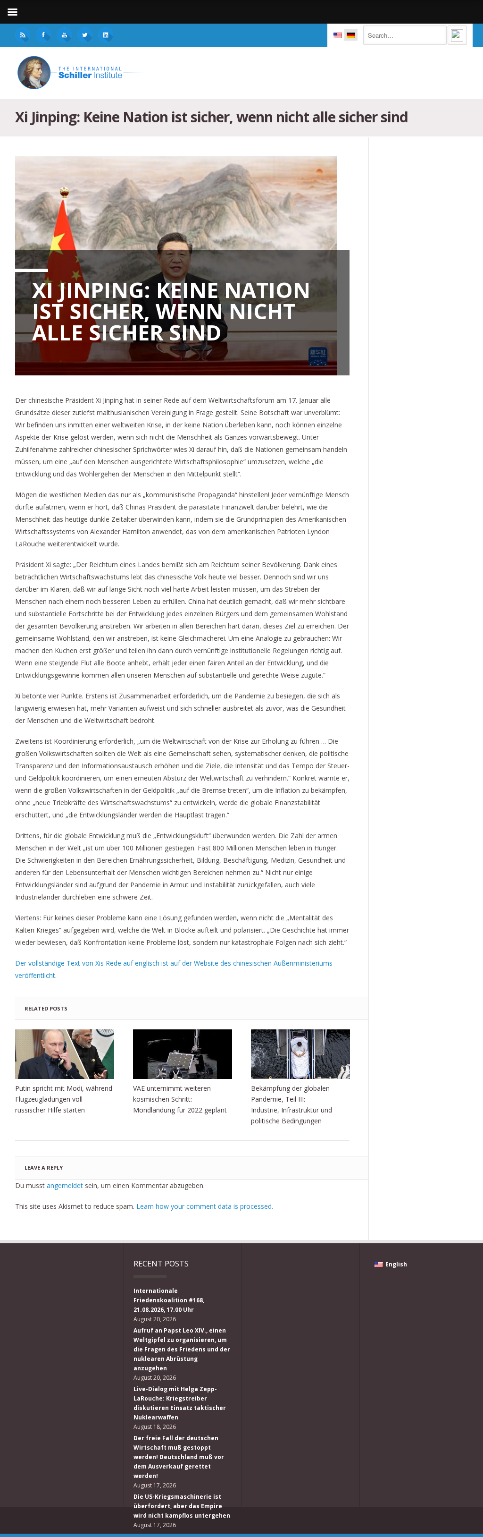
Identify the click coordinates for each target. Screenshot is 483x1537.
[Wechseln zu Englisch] (337, 35)
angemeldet (65, 1185)
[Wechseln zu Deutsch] (351, 35)
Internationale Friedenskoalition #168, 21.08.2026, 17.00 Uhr (168, 1300)
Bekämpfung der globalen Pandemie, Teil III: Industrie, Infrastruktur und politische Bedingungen (291, 1104)
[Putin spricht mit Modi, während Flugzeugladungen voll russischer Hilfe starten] (64, 1054)
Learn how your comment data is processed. (204, 1206)
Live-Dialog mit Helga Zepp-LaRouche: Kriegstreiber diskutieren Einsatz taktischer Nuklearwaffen (179, 1403)
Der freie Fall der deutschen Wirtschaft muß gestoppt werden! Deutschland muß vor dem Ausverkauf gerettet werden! (178, 1457)
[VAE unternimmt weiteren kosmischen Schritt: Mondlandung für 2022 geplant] (182, 1054)
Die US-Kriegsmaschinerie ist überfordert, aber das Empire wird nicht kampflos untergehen (181, 1506)
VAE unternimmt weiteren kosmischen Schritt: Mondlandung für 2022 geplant (180, 1099)
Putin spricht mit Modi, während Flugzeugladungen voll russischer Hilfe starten (63, 1099)
